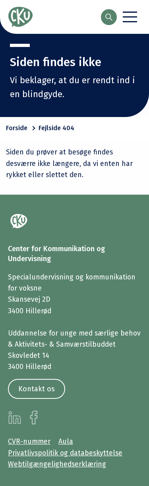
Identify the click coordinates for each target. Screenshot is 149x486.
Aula (65, 441)
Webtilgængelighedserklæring (57, 464)
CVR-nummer (29, 441)
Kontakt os (36, 389)
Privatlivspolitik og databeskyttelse (65, 453)
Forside (16, 128)
